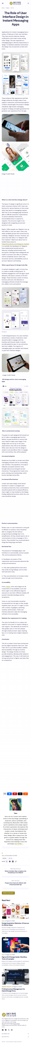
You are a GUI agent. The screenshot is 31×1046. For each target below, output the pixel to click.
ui (2, 853)
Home (3, 8)
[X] (8, 1029)
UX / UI (12, 8)
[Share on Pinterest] (14, 793)
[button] (3, 3)
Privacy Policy (16, 1023)
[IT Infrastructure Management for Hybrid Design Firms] (15, 977)
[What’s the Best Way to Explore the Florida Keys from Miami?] (15, 871)
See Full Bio (18, 844)
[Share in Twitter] (6, 861)
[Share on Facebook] (9, 793)
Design (7, 8)
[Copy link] (15, 861)
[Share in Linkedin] (12, 861)
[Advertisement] (15, 186)
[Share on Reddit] (25, 793)
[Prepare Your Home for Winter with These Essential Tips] (15, 883)
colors (8, 586)
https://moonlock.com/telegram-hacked (15, 244)
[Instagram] (11, 1029)
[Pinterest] (2, 1029)
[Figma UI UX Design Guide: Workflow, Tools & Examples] (15, 945)
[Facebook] (5, 1029)
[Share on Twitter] (20, 793)
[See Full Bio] (23, 844)
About (3, 1023)
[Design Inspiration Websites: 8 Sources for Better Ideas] (15, 911)
